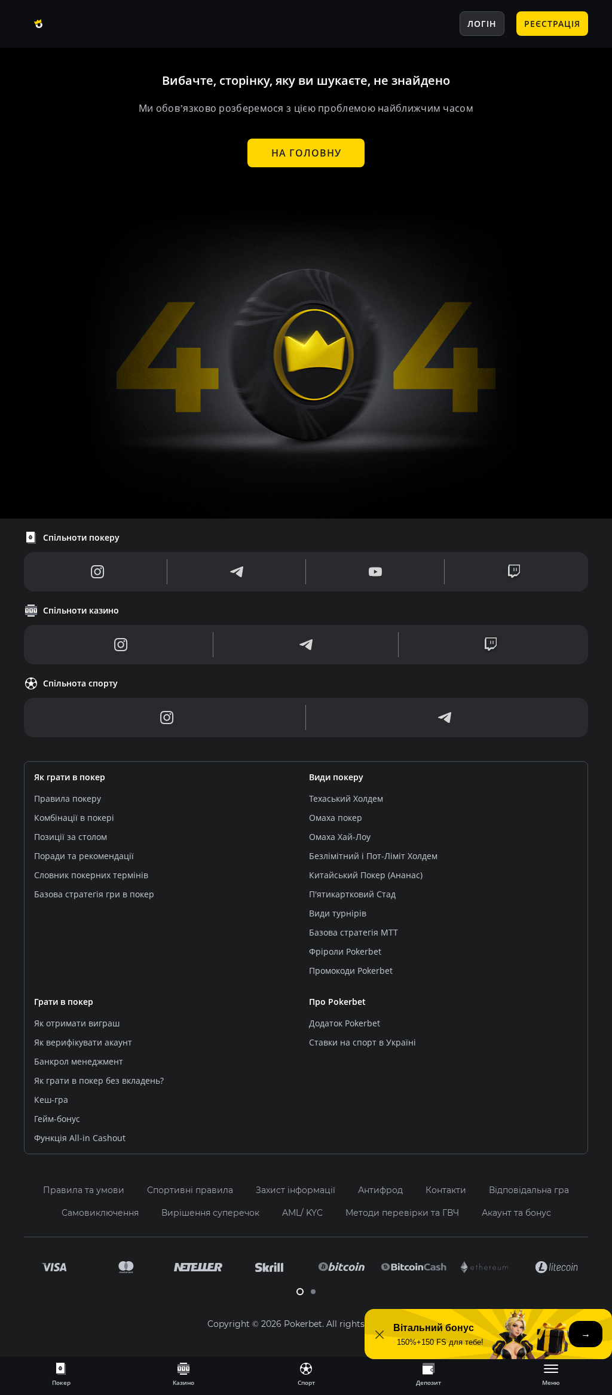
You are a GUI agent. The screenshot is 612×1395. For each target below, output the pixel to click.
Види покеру (336, 777)
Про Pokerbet (337, 1001)
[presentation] (61, 1373)
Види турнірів (337, 913)
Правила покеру (67, 798)
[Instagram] (98, 572)
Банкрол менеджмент (78, 1061)
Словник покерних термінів (91, 875)
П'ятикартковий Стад (352, 894)
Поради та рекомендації (84, 855)
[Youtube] (375, 572)
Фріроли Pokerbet (345, 951)
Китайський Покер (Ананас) (366, 875)
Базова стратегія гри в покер (94, 894)
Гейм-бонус (57, 1118)
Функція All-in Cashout (80, 1137)
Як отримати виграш (77, 1023)
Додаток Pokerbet (344, 1023)
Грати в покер (63, 1001)
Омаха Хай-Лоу (340, 836)
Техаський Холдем (346, 798)
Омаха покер (335, 817)
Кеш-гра (51, 1099)
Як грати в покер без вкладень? (99, 1080)
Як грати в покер (69, 777)
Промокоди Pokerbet (351, 970)
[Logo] (69, 24)
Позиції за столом (70, 836)
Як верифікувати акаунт (83, 1042)
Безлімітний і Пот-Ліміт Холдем (373, 855)
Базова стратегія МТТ (353, 932)
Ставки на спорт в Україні (362, 1042)
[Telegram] (236, 572)
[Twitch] (514, 572)
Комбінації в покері (74, 817)
